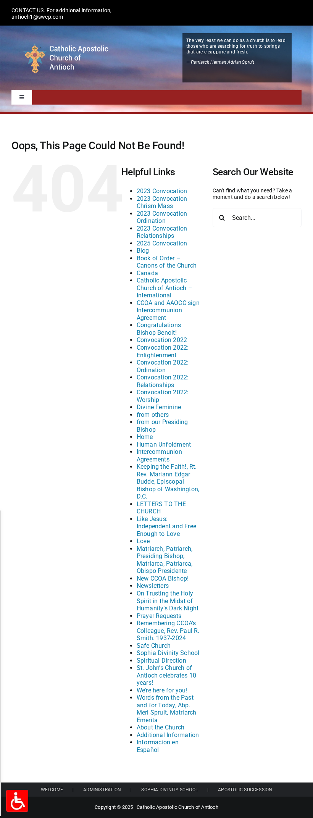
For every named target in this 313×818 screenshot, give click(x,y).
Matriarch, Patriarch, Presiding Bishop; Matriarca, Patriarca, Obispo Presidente (164, 560)
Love (143, 541)
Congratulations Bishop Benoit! (159, 328)
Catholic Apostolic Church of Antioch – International (164, 288)
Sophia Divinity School (168, 653)
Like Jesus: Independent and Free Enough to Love (166, 526)
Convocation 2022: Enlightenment (163, 351)
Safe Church (154, 645)
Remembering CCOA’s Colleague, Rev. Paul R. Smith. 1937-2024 (168, 631)
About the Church (160, 727)
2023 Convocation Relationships (162, 232)
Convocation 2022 (162, 340)
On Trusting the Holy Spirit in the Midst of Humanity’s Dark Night (167, 601)
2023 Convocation (162, 191)
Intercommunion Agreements (159, 455)
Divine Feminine (159, 407)
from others (153, 414)
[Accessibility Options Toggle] (17, 800)
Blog (143, 250)
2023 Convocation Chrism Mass (162, 202)
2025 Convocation (162, 243)
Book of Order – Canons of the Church (167, 262)
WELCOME (52, 789)
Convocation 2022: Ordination (163, 366)
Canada (147, 273)
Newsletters (153, 585)
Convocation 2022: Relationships (163, 381)
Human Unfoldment (164, 444)
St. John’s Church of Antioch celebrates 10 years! (166, 675)
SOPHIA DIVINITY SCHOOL (169, 789)
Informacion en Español (158, 746)
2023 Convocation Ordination (162, 217)
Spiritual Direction (161, 660)
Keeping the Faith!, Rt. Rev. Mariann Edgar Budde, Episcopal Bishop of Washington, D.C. (168, 481)
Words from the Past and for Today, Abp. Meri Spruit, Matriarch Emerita (167, 709)
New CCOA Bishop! (163, 578)
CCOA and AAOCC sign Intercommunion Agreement (168, 310)
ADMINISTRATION (102, 789)
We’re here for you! (162, 690)
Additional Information (168, 735)
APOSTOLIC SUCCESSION (245, 789)
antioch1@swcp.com (37, 17)
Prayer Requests (159, 616)
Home (145, 436)
